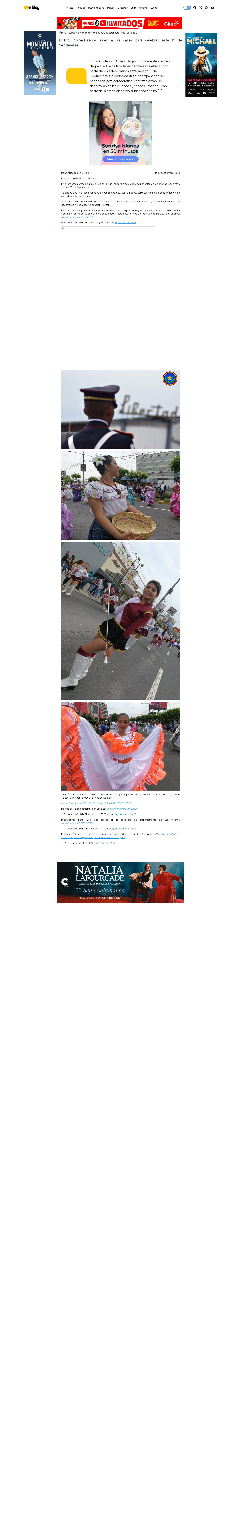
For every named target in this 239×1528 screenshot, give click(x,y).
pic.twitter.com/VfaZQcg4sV (109, 837)
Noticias (81, 7)
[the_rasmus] (119, 23)
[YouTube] (212, 7)
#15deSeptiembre (83, 837)
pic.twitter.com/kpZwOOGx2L (77, 217)
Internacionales (96, 7)
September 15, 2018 (125, 222)
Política (111, 7)
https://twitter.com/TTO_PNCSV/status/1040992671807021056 (96, 803)
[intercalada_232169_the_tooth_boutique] (121, 133)
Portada (69, 7)
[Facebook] (194, 7)
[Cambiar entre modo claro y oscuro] (187, 8)
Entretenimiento (139, 7)
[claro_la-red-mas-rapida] (40, 63)
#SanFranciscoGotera (167, 834)
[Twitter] (200, 7)
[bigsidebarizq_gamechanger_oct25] (201, 65)
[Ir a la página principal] (31, 8)
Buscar (154, 7)
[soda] (120, 882)
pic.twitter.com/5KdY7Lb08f (122, 808)
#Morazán (67, 837)
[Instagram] (206, 7)
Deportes (123, 7)
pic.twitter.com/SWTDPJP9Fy (77, 823)
